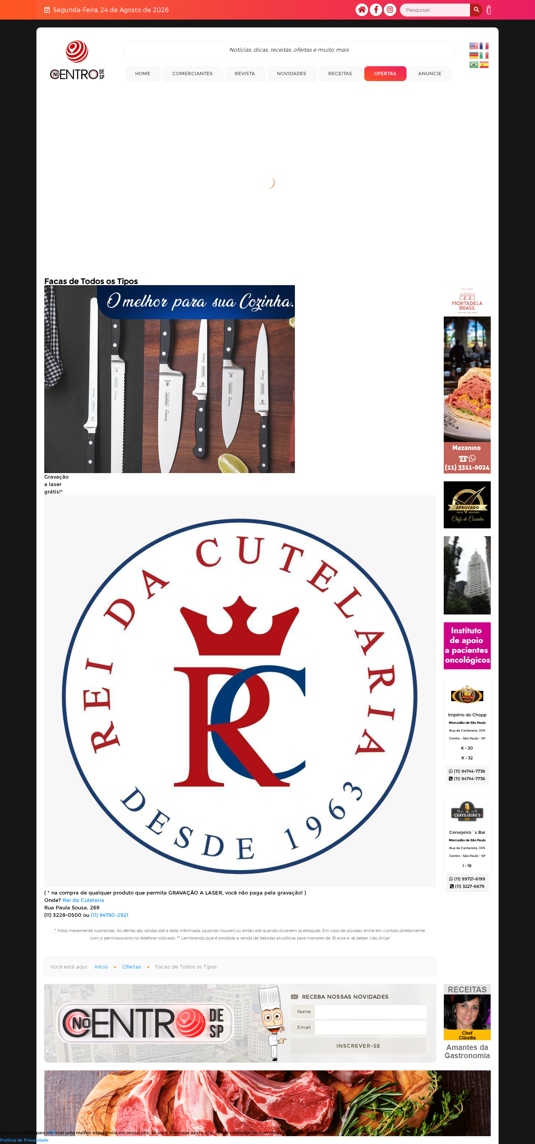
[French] (484, 45)
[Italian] (484, 54)
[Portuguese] (474, 64)
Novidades (291, 73)
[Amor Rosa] (467, 667)
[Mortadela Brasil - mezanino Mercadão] (467, 471)
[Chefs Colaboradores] (467, 1060)
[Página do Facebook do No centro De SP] (376, 10)
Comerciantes (192, 73)
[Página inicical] (362, 10)
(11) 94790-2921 (109, 915)
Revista (245, 73)
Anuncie (429, 73)
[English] (474, 45)
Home (142, 73)
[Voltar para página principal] (77, 59)
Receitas (340, 73)
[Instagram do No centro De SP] (390, 10)
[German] (474, 54)
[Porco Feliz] (467, 526)
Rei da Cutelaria (83, 900)
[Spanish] (484, 64)
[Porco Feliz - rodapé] (267, 1107)
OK (52, 1132)
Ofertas (385, 73)
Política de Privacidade (24, 1140)
